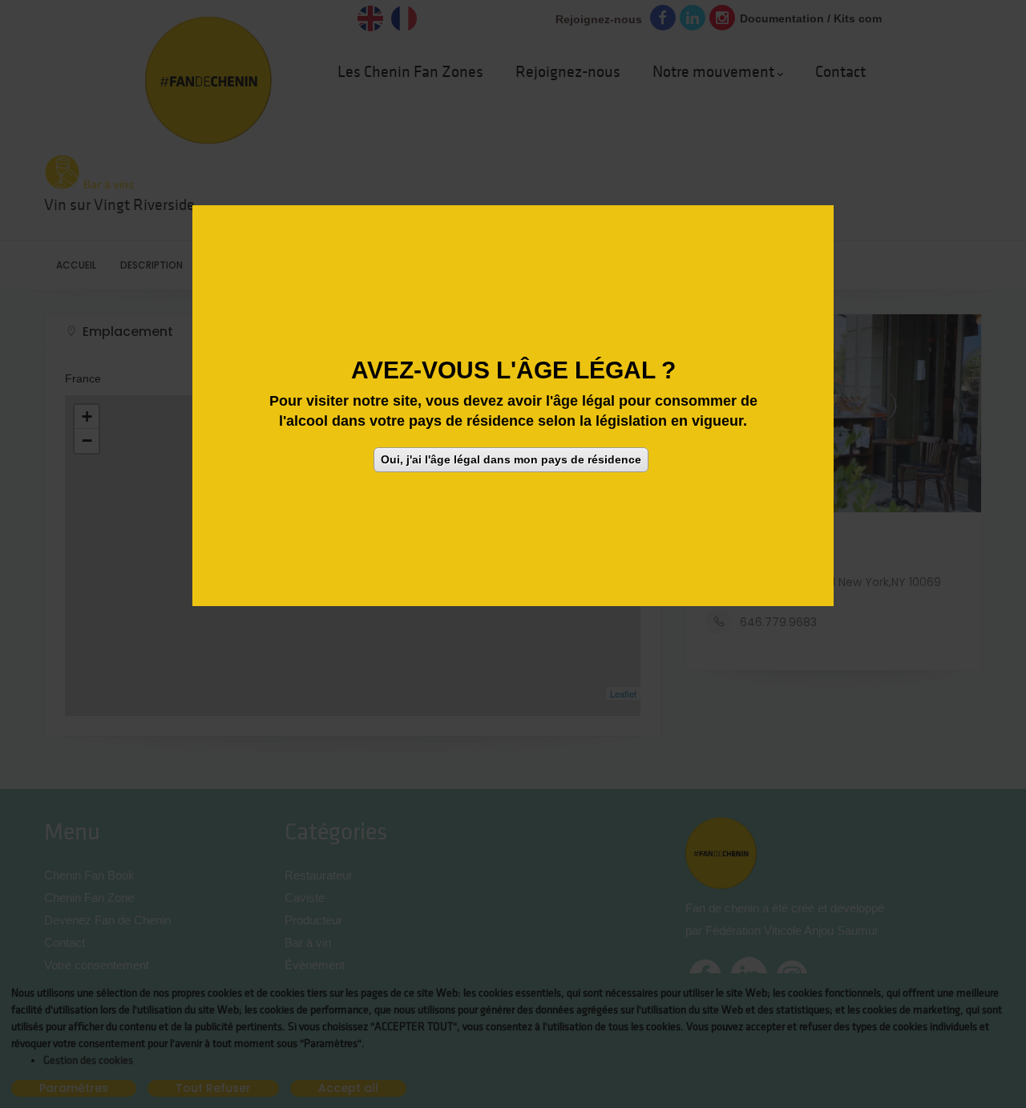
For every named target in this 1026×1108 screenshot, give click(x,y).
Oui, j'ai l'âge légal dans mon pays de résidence (511, 458)
